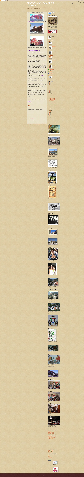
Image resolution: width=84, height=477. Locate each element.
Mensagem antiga (44, 124)
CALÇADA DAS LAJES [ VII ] (52, 98)
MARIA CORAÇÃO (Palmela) (51, 432)
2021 (49, 83)
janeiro (50, 111)
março (50, 109)
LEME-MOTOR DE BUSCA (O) (51, 431)
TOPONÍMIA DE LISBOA (50, 438)
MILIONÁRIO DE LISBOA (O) (51, 433)
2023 (49, 82)
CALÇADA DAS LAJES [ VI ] (52, 99)
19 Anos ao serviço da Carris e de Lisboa (54, 65)
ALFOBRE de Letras (51, 75)
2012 (49, 91)
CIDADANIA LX (29, 105)
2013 (49, 90)
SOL (48, 455)
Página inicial (38, 124)
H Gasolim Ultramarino (51, 69)
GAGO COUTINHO (51, 73)
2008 (49, 114)
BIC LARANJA (50, 71)
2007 (49, 115)
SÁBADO (49, 456)
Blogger (45, 475)
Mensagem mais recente (30, 124)
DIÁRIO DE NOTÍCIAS (50, 451)
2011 (49, 92)
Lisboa (49, 41)
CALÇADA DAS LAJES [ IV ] (52, 101)
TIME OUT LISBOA (50, 457)
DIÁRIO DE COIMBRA (50, 450)
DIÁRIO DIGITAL (49, 452)
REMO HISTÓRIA (50, 436)
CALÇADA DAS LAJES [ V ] (52, 100)
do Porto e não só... (51, 55)
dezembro (50, 93)
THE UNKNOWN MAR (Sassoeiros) (51, 437)
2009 (49, 113)
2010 (49, 112)
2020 (49, 84)
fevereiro (50, 110)
